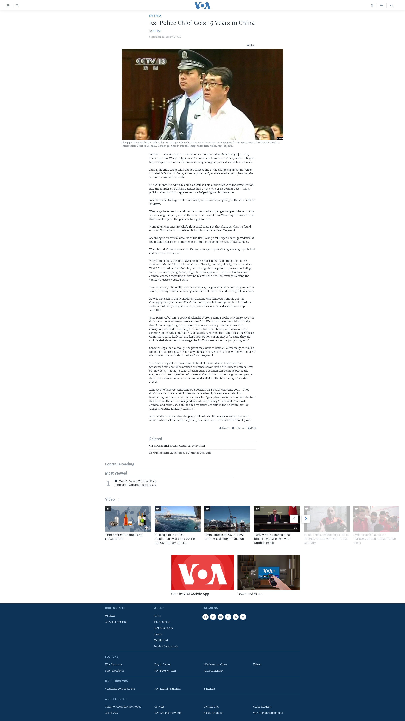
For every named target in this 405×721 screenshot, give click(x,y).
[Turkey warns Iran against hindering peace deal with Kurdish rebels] (277, 519)
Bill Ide (157, 31)
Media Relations (213, 712)
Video (110, 499)
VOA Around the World (167, 712)
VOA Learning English (167, 688)
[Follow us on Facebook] (205, 617)
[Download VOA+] (268, 572)
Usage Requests (262, 706)
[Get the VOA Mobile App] (202, 572)
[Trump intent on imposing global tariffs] (128, 519)
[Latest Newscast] (391, 5)
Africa (157, 615)
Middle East (161, 640)
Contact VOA (211, 706)
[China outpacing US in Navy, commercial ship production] (227, 519)
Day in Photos (162, 664)
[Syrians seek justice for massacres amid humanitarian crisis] (376, 519)
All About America (116, 621)
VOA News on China (215, 664)
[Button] (251, 45)
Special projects (114, 670)
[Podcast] (243, 617)
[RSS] (236, 617)
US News (110, 615)
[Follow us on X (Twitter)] (213, 617)
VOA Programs (113, 664)
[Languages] (372, 5)
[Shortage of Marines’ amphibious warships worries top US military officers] (178, 519)
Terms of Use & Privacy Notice (123, 706)
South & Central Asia (166, 646)
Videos (257, 664)
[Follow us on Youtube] (221, 617)
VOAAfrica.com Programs (120, 688)
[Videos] (382, 5)
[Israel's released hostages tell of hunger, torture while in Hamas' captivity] (327, 519)
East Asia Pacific (164, 628)
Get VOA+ (160, 706)
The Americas (162, 621)
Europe (158, 634)
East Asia (155, 16)
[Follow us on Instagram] (228, 617)
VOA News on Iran (165, 670)
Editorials (209, 688)
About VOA (111, 712)
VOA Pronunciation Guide (268, 712)
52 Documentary (214, 670)
